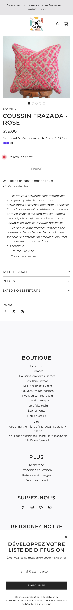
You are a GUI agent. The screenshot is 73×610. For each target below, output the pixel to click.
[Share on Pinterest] (23, 312)
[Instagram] (32, 507)
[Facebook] (23, 507)
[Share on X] (14, 312)
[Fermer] (66, 524)
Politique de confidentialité (21, 587)
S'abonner (36, 572)
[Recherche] (58, 24)
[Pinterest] (41, 507)
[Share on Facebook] (5, 312)
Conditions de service (55, 587)
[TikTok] (50, 507)
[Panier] (66, 24)
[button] (29, 103)
